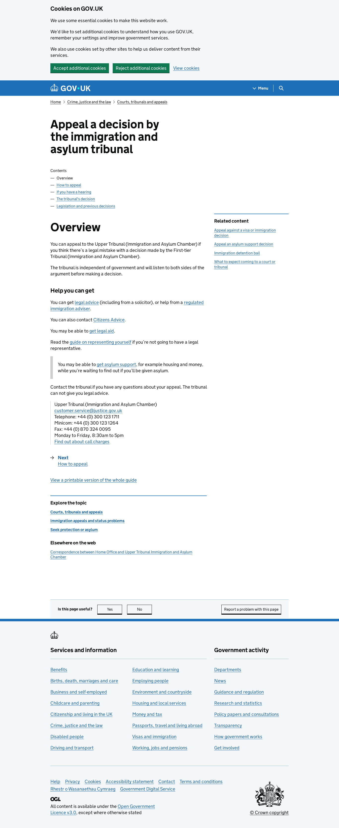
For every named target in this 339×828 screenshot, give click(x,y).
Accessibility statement (130, 781)
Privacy (72, 781)
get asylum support (116, 364)
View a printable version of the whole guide (93, 480)
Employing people (150, 681)
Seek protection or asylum (74, 529)
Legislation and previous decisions (86, 206)
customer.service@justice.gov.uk (88, 410)
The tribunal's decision (76, 199)
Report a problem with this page (251, 609)
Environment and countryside (162, 692)
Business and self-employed (78, 692)
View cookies (186, 68)
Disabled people (67, 736)
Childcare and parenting (75, 703)
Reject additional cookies (141, 68)
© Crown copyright (269, 812)
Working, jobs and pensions (159, 748)
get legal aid (101, 331)
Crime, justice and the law (89, 101)
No (144, 609)
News (220, 681)
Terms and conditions (201, 781)
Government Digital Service (147, 789)
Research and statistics (238, 703)
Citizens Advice (109, 320)
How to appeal (69, 185)
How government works (238, 736)
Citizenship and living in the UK (81, 714)
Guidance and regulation (239, 692)
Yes (114, 609)
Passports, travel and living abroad (167, 725)
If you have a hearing (74, 192)
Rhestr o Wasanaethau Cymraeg (82, 789)
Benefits (58, 669)
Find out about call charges (81, 441)
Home (55, 101)
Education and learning (155, 669)
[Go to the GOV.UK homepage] (70, 88)
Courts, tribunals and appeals (142, 101)
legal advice (87, 302)
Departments (227, 669)
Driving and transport (72, 748)
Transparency (228, 725)
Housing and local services (159, 703)
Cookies (93, 781)
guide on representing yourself (100, 342)
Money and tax (147, 714)
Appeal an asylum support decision (243, 244)
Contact (166, 781)
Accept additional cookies (79, 68)
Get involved (226, 748)
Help (55, 781)
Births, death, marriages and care (84, 681)
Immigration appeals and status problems (87, 520)
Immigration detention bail (237, 253)
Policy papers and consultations (246, 714)
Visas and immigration (154, 736)
